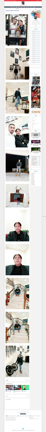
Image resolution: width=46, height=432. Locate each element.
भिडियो (32, 126)
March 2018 (32, 184)
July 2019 (32, 177)
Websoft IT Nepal (25, 430)
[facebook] (36, 0)
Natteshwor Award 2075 (8, 391)
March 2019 (32, 180)
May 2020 (32, 175)
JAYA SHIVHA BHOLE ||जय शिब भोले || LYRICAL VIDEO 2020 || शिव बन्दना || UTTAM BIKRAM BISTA (35, 152)
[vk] (26, 412)
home (5, 0)
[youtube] (34, 26)
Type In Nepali (14, 0)
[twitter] (37, 0)
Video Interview (33, 124)
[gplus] (38, 0)
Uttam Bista (17, 430)
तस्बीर (7, 380)
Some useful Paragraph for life (35, 123)
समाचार (32, 127)
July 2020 (32, 174)
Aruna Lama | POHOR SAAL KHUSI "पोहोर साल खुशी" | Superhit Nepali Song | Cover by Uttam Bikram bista (36, 137)
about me (8, 0)
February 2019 (32, 181)
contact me (11, 0)
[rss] (28, 412)
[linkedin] (24, 412)
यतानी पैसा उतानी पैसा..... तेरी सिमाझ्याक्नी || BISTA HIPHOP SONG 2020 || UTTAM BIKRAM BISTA (35, 145)
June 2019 (32, 178)
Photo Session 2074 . (24, 391)
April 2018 (32, 183)
